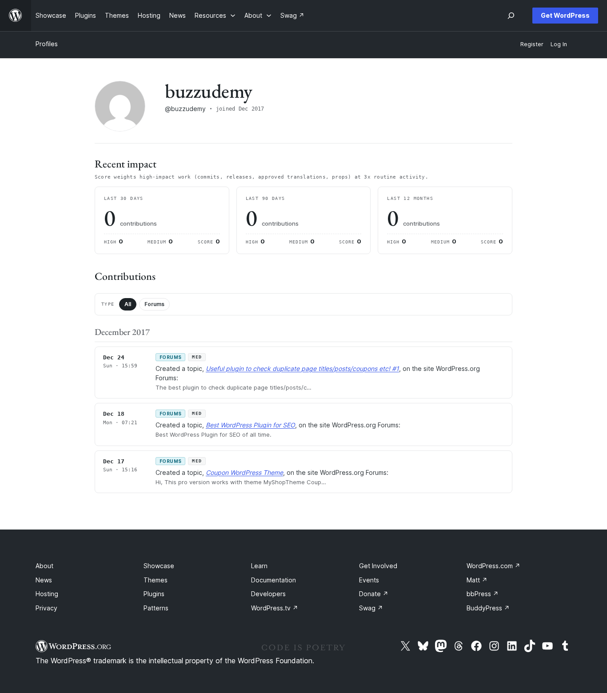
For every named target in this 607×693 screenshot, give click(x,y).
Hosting (47, 593)
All (127, 304)
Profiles (47, 44)
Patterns (156, 608)
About (44, 566)
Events (369, 580)
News (44, 580)
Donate (373, 593)
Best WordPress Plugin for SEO (250, 425)
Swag (371, 608)
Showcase (159, 566)
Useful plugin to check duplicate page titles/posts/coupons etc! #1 (302, 368)
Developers (268, 593)
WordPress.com (493, 566)
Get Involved (378, 566)
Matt (477, 580)
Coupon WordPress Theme (244, 472)
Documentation (273, 580)
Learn (259, 566)
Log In (559, 44)
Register (531, 44)
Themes (156, 580)
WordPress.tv (274, 608)
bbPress (483, 593)
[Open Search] (511, 15)
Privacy (46, 608)
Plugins (154, 593)
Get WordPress (565, 15)
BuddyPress (488, 608)
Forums (154, 304)
